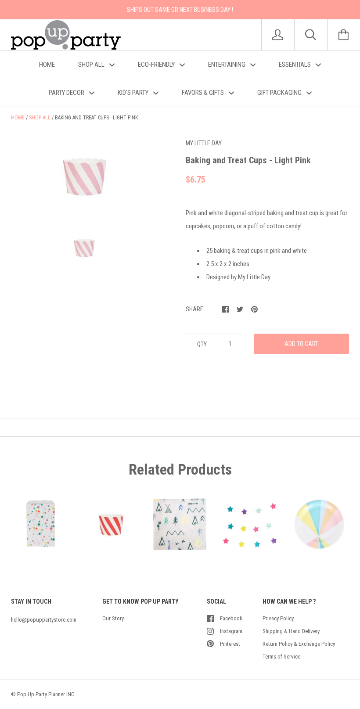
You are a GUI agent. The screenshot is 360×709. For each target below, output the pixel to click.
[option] (84, 177)
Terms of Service (281, 656)
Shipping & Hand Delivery (291, 631)
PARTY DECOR (67, 93)
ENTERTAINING (227, 64)
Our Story (113, 618)
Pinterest (230, 644)
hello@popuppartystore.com (43, 619)
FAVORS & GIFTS (203, 93)
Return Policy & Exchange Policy (299, 644)
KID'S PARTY (134, 93)
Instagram (231, 631)
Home (18, 118)
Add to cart (301, 343)
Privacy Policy (278, 618)
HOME (47, 64)
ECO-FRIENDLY (157, 64)
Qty (202, 344)
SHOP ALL (92, 64)
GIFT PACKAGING (280, 93)
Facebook (231, 618)
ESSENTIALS (295, 64)
